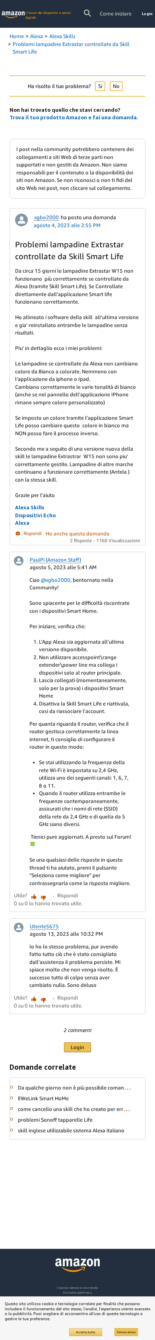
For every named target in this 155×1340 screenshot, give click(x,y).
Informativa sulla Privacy (77, 1292)
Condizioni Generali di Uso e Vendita (77, 1287)
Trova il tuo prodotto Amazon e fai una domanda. (74, 117)
